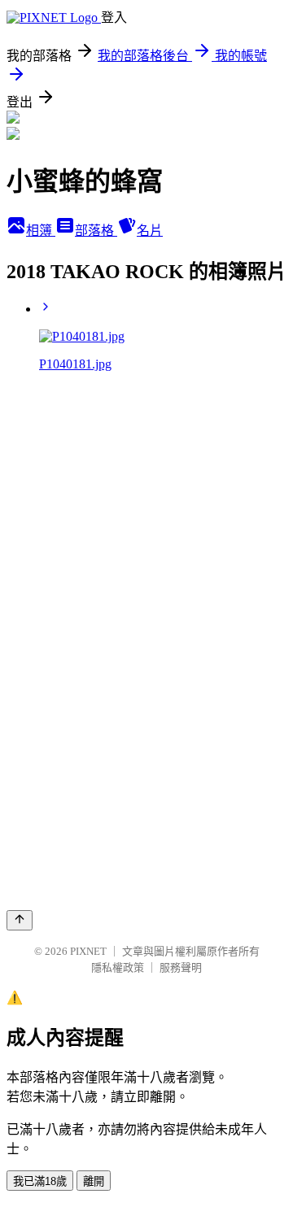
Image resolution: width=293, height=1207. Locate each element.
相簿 (40, 230)
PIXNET (88, 951)
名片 (150, 230)
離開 (93, 1181)
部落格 (96, 230)
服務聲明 (181, 967)
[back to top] (20, 920)
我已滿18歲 (40, 1181)
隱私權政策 (117, 967)
